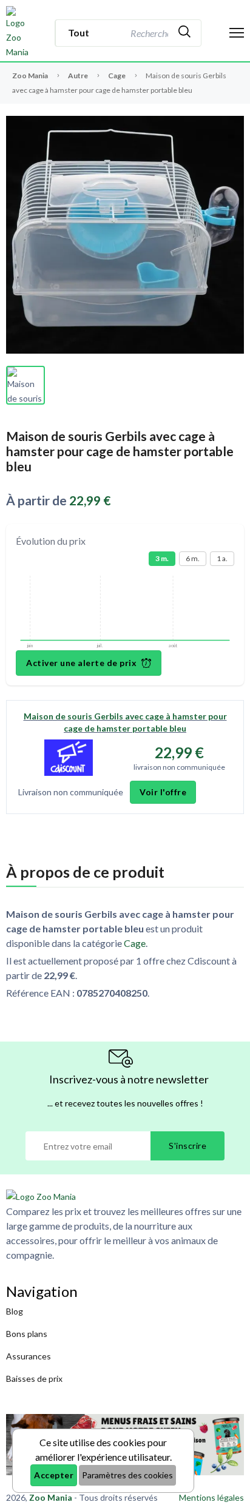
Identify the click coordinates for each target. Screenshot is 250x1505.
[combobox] (147, 33)
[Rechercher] (184, 33)
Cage (117, 75)
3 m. (162, 558)
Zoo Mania (30, 75)
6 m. (193, 558)
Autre (78, 75)
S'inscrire (187, 1145)
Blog (14, 1311)
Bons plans (26, 1333)
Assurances (28, 1356)
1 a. (222, 558)
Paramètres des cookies (127, 1475)
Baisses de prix (34, 1378)
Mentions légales (211, 1497)
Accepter (53, 1475)
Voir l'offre (163, 792)
